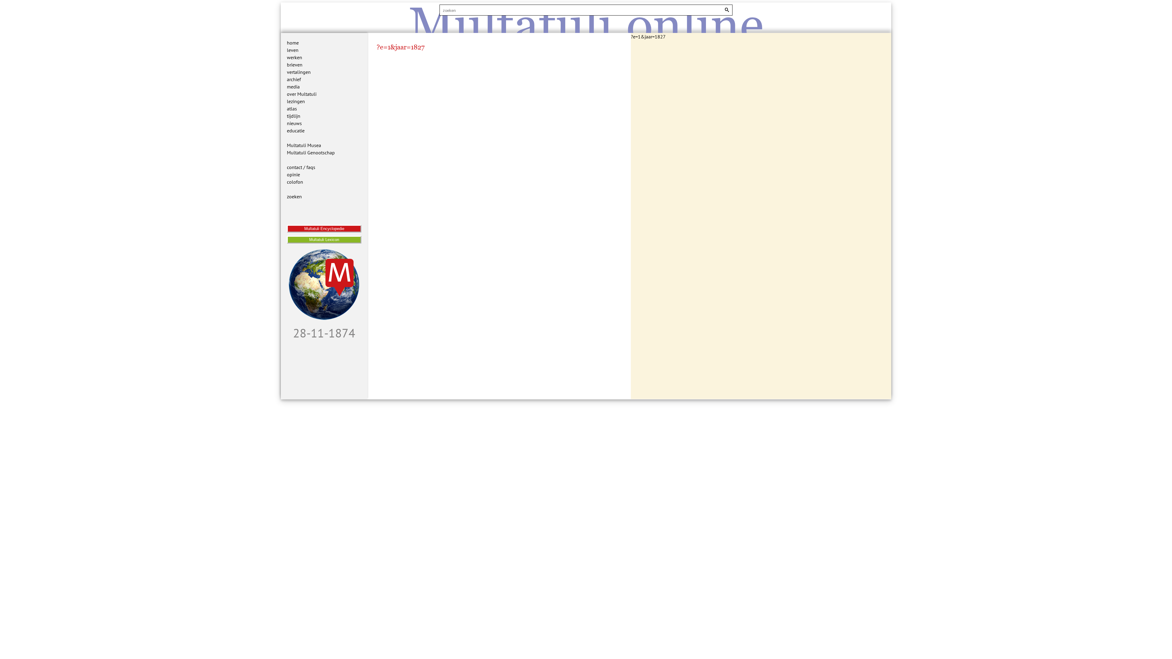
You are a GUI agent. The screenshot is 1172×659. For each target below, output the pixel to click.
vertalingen (299, 72)
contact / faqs (301, 167)
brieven (294, 65)
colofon (295, 182)
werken (294, 57)
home (293, 43)
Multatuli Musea (304, 145)
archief (294, 79)
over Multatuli (302, 94)
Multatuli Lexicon (324, 239)
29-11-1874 (324, 333)
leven (292, 50)
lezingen (296, 101)
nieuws (294, 123)
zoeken (294, 196)
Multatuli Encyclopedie (324, 228)
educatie (296, 131)
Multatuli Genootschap (311, 152)
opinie (293, 174)
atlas (292, 109)
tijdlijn (293, 116)
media (293, 87)
